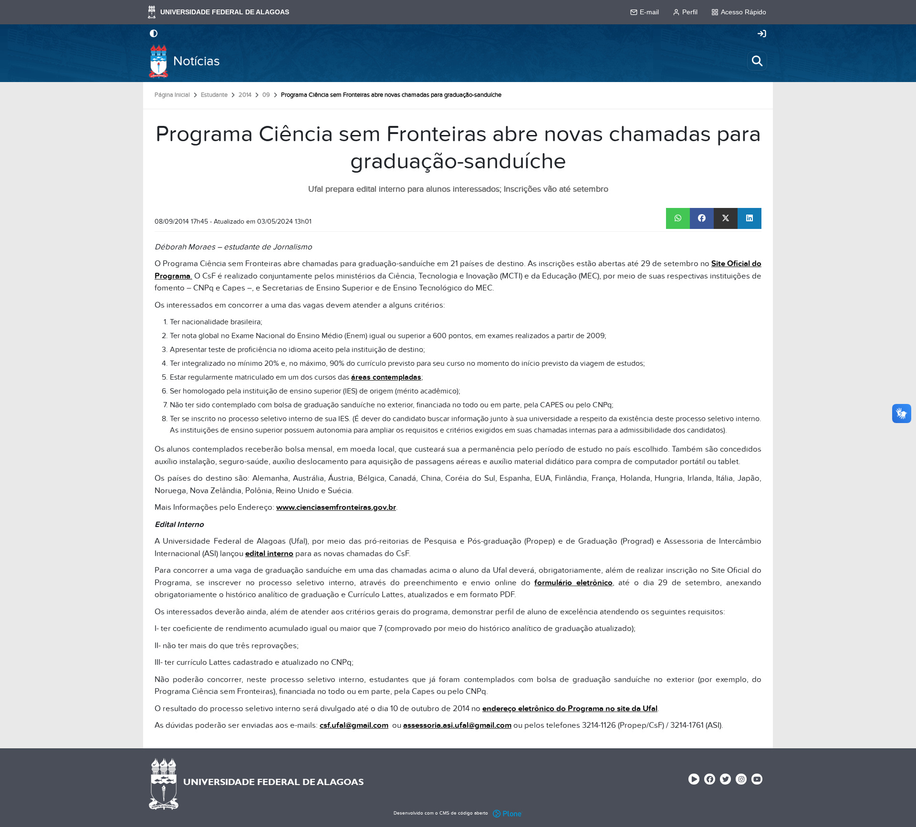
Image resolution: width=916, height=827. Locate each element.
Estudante (214, 95)
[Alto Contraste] (153, 34)
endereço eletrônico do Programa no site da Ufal (569, 708)
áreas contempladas (386, 377)
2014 (245, 95)
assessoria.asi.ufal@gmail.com (457, 725)
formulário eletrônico (573, 583)
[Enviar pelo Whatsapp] (678, 218)
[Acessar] (762, 34)
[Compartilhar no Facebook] (702, 218)
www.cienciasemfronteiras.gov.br (336, 507)
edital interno (269, 553)
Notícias (196, 61)
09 (266, 95)
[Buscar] (757, 61)
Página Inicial (172, 95)
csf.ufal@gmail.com (354, 725)
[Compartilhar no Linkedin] (749, 218)
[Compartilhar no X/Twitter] (726, 218)
